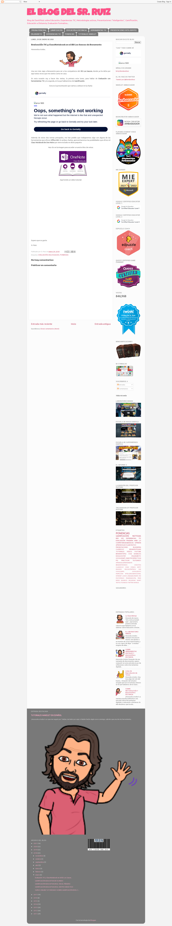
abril (37, 865)
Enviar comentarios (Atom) (50, 329)
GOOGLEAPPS (120, 571)
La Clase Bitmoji (131, 616)
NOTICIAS (136, 536)
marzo (37, 868)
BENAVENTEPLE (121, 554)
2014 (36, 904)
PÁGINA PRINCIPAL (38, 30)
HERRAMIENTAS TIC (98, 30)
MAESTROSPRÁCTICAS (133, 558)
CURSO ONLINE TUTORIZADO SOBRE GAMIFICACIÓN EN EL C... (57, 890)
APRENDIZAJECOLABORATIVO (126, 545)
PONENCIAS (69, 34)
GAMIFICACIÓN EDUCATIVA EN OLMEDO (49, 881)
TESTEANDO (137, 560)
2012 (36, 911)
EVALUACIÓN (43, 255)
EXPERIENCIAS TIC (53, 34)
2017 (36, 894)
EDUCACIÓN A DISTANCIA (76, 30)
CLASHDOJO (120, 567)
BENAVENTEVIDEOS (121, 565)
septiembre (39, 862)
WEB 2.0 (137, 540)
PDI (140, 576)
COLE (130, 554)
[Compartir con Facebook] (72, 251)
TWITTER (130, 582)
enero (37, 875)
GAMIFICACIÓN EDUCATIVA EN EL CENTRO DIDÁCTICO (54, 887)
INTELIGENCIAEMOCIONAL (133, 573)
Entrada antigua (103, 324)
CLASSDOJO (120, 549)
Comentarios (123, 389)
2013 (36, 907)
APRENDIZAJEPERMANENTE (124, 562)
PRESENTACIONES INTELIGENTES (123, 30)
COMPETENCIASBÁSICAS (125, 543)
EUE (140, 569)
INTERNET (119, 576)
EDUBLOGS (137, 554)
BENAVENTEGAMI (135, 549)
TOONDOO (124, 582)
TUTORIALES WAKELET (87, 34)
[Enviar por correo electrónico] (65, 251)
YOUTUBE (137, 551)
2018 (36, 853)
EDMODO (119, 569)
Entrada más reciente (41, 324)
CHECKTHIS (137, 565)
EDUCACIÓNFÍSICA (130, 569)
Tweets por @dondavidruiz (125, 79)
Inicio (73, 324)
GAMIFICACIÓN (56, 30)
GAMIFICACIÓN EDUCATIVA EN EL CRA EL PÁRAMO (52, 884)
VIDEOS (129, 551)
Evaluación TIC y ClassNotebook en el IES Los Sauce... (53, 878)
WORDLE (136, 582)
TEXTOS (118, 582)
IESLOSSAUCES (54, 255)
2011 (36, 914)
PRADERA (129, 540)
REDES (118, 580)
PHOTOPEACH (120, 578)
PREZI (139, 578)
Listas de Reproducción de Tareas (131, 673)
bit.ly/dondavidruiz (122, 71)
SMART (139, 580)
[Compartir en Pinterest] (74, 251)
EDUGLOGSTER (121, 556)
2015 (36, 901)
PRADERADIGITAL (131, 578)
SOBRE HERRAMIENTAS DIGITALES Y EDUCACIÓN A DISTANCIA (131, 653)
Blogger (93, 920)
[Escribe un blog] (68, 251)
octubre (38, 859)
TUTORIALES (120, 551)
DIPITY (139, 567)
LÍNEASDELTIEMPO (132, 576)
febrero (38, 872)
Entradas (122, 385)
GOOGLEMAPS (120, 558)
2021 (36, 843)
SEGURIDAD (132, 580)
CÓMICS (133, 567)
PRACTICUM (125, 560)
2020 (36, 846)
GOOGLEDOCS (136, 571)
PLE (117, 560)
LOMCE (124, 576)
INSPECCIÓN (119, 573)
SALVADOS (124, 580)
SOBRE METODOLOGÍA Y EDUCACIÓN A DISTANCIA (131, 691)
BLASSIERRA (137, 547)
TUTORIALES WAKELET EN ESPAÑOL (46, 715)
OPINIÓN (138, 543)
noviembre (39, 856)
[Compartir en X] (70, 251)
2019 (36, 850)
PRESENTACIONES (122, 547)
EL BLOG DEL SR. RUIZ (69, 13)
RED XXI (120, 538)
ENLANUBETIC (36, 34)
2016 (36, 898)
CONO (127, 567)
